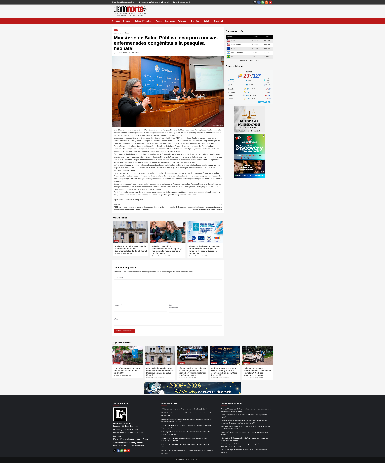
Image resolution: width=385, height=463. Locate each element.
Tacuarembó (219, 21)
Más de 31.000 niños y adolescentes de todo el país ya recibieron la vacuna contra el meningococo (167, 249)
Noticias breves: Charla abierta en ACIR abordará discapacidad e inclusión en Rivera (187, 452)
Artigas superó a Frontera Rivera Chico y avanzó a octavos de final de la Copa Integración (224, 371)
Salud (206, 21)
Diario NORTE (190, 460)
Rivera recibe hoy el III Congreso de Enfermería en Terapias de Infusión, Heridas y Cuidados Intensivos (204, 249)
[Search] (271, 21)
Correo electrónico (173, 307)
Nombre (118, 305)
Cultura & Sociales (143, 21)
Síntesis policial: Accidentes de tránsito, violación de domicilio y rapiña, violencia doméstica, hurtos (192, 371)
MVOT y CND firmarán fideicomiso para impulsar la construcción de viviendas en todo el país (185, 446)
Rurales (159, 21)
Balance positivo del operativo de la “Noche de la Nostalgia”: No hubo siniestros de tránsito (257, 371)
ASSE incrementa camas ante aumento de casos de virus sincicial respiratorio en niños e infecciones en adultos (139, 207)
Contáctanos (144, 2)
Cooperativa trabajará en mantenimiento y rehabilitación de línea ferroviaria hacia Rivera (184, 439)
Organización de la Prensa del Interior (128, 433)
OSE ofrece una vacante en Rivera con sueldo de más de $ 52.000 (127, 370)
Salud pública (139, 200)
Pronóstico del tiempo (170, 2)
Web (116, 319)
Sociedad (116, 21)
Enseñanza (170, 21)
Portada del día (155, 2)
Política (126, 21)
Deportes (195, 21)
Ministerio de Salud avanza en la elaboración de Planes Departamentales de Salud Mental (131, 248)
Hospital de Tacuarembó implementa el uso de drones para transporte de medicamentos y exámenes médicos (195, 207)
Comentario (119, 277)
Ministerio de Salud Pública (125, 200)
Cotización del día (184, 2)
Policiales (182, 21)
